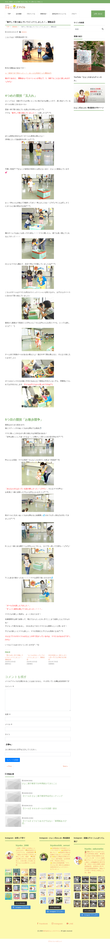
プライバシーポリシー (55, 941)
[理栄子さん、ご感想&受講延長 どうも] (42, 884)
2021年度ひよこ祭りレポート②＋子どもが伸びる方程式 (57, 657)
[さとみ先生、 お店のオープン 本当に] (67, 876)
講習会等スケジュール (59, 14)
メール (8, 724)
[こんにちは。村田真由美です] (24, 896)
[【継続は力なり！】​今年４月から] (93, 903)
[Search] (103, 29)
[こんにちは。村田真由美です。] (16, 896)
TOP (9, 14)
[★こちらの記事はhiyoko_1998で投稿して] (59, 900)
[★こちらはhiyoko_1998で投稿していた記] (42, 892)
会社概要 (18, 14)
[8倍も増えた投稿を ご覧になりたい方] (59, 876)
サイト (7, 734)
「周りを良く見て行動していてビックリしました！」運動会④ (14, 657)
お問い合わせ (98, 14)
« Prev (9, 766)
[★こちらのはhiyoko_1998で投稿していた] (42, 900)
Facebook (43, 924)
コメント (9, 686)
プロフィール (31, 14)
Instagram (58, 924)
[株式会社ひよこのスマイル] (15, 6)
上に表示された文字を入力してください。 (21, 749)
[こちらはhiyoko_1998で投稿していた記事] (67, 884)
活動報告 (24, 32)
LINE (70, 924)
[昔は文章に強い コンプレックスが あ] (42, 876)
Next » (65, 766)
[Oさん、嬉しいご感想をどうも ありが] (16, 872)
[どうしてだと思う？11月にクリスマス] (8, 888)
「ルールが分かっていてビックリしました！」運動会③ (36, 657)
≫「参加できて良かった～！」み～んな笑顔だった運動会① (28, 73)
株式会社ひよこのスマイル (51, 931)
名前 (8, 714)
